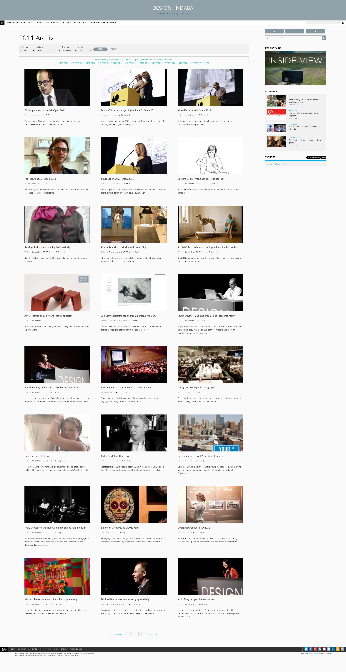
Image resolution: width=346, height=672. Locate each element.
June (126, 59)
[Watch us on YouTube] (324, 649)
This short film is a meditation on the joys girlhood (306, 141)
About (12, 649)
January (97, 59)
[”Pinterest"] (315, 31)
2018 (104, 63)
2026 (61, 63)
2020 (93, 63)
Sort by (65, 46)
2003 (185, 63)
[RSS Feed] (338, 649)
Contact (22, 649)
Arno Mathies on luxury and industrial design (48, 315)
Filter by (24, 46)
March (111, 59)
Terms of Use (76, 649)
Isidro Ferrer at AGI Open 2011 (194, 110)
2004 (180, 63)
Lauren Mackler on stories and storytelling (123, 247)
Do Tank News (185, 460)
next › (150, 634)
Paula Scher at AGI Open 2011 (117, 178)
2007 (163, 63)
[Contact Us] (342, 649)
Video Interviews (33, 115)
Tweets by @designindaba (277, 163)
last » (157, 634)
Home (2, 23)
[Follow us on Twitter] (274, 31)
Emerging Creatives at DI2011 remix (120, 527)
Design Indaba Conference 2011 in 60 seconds (126, 387)
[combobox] (323, 22)
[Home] (173, 8)
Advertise (32, 649)
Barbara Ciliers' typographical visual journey (201, 178)
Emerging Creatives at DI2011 (194, 527)
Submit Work (45, 649)
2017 (109, 63)
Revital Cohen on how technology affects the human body (208, 247)
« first (110, 634)
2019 (99, 63)
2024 (71, 63)
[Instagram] (319, 649)
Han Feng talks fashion (36, 456)
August (135, 59)
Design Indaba (313, 653)
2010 (147, 63)
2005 (174, 63)
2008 (158, 63)
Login (56, 649)
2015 (120, 63)
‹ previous (118, 634)
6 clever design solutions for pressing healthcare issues (304, 100)
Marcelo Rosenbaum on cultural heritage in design (51, 599)
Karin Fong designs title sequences (196, 599)
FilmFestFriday (294, 137)
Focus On (293, 110)
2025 (66, 63)
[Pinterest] (315, 649)
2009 (153, 63)
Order (81, 46)
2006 (169, 63)
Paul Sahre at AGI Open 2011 (40, 178)
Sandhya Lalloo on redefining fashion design (47, 247)
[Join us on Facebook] (294, 31)
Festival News (108, 392)
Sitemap (64, 649)
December (169, 59)
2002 (190, 63)
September (143, 59)
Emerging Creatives (19, 23)
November (160, 59)
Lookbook (293, 124)
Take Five (292, 96)
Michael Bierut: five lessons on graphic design (125, 599)
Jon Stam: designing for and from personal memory (128, 315)
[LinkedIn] (333, 649)
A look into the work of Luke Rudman (304, 126)
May (121, 59)
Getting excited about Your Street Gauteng (200, 456)
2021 (88, 63)
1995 (207, 63)
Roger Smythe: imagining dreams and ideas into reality (206, 315)
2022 (82, 63)
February (104, 59)
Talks (180, 183)
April (117, 59)
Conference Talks (74, 23)
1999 (201, 63)
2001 (196, 63)
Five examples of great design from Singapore (303, 114)
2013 (131, 63)
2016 (115, 63)
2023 (77, 63)
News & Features (47, 23)
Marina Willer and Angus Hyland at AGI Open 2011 (128, 110)
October (152, 59)
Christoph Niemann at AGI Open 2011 (44, 110)
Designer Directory (103, 23)
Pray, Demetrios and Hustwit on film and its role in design (55, 527)
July (130, 59)
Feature (39, 46)
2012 (136, 63)
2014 (126, 63)
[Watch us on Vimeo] (328, 649)
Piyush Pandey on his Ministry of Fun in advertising (51, 387)
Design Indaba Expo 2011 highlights (197, 387)
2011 (142, 63)
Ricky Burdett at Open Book (116, 456)
